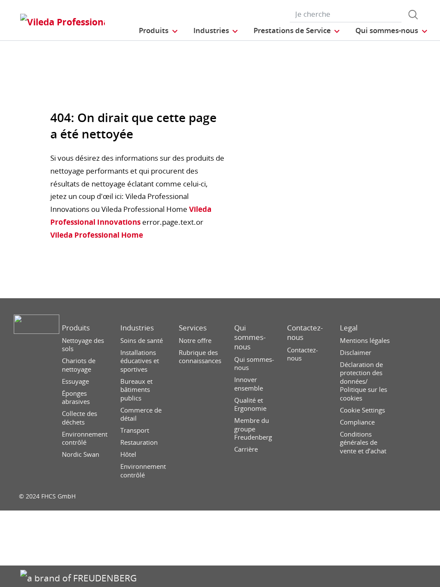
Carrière (246, 449)
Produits (76, 328)
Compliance (357, 422)
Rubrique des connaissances (200, 357)
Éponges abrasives (76, 397)
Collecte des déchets (79, 418)
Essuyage (75, 381)
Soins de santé (141, 340)
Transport (134, 430)
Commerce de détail (141, 414)
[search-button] (413, 14)
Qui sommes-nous (250, 337)
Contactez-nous (305, 332)
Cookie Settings (362, 410)
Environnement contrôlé (84, 438)
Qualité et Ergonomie (250, 404)
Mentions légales (365, 340)
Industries (137, 328)
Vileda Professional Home (96, 235)
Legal (349, 328)
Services (193, 328)
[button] (158, 30)
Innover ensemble (248, 384)
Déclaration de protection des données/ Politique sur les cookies (363, 381)
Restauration (139, 442)
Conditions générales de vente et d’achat (363, 442)
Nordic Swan (80, 454)
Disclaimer (355, 353)
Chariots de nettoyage (78, 365)
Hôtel (128, 454)
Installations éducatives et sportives (139, 361)
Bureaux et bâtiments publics (136, 389)
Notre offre (195, 340)
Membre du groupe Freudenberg (253, 428)
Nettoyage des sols (83, 344)
